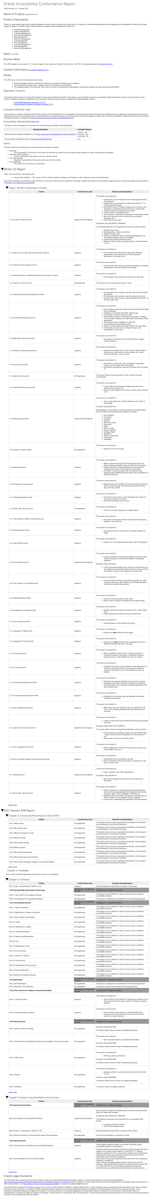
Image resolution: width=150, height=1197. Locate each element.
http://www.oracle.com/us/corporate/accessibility (41, 1184)
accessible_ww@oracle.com (39, 70)
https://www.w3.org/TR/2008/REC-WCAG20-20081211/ (57, 134)
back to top (13, 805)
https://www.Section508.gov (41, 139)
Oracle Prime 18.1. (106, 64)
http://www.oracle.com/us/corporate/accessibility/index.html (52, 118)
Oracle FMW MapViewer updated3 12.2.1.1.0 (30, 102)
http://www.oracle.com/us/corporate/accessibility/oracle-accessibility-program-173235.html (37, 1182)
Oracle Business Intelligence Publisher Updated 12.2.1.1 (33, 104)
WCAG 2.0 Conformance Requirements (20, 183)
